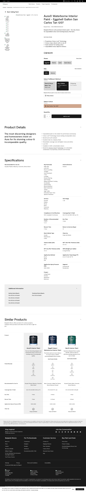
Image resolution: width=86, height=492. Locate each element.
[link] (80, 1)
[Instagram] (59, 432)
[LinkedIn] (77, 432)
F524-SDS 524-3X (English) (14, 302)
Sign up (6, 431)
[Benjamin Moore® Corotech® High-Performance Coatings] (11, 473)
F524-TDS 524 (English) (37, 295)
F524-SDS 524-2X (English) (14, 300)
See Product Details (48, 36)
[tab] (7, 18)
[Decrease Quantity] (45, 116)
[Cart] (82, 1)
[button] (75, 1)
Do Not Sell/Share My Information (13, 453)
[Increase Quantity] (49, 116)
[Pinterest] (68, 432)
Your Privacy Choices (10, 457)
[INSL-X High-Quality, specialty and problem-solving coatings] (36, 472)
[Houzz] (74, 432)
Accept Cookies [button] (79, 489)
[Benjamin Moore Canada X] (71, 432)
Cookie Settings (34, 490)
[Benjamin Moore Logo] (7, 4)
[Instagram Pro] (62, 432)
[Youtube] (65, 432)
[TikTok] (80, 432)
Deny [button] (73, 489)
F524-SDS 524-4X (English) (14, 295)
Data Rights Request (9, 454)
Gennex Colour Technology (56, 148)
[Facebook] (56, 432)
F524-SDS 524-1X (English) (14, 297)
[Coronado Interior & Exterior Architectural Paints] (62, 472)
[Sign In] (77, 1)
